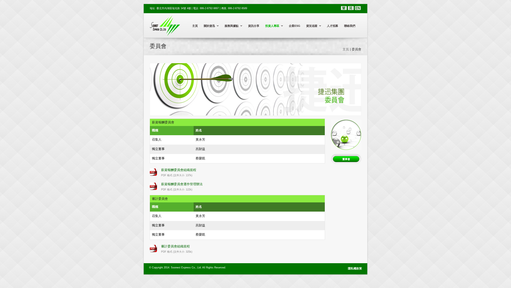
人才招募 (332, 25)
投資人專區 (272, 25)
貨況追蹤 (311, 25)
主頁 (195, 25)
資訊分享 (253, 25)
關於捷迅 (209, 25)
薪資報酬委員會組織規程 (178, 170)
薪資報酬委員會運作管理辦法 (182, 184)
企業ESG (294, 25)
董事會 (346, 159)
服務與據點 (232, 25)
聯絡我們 (349, 25)
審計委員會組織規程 (175, 246)
